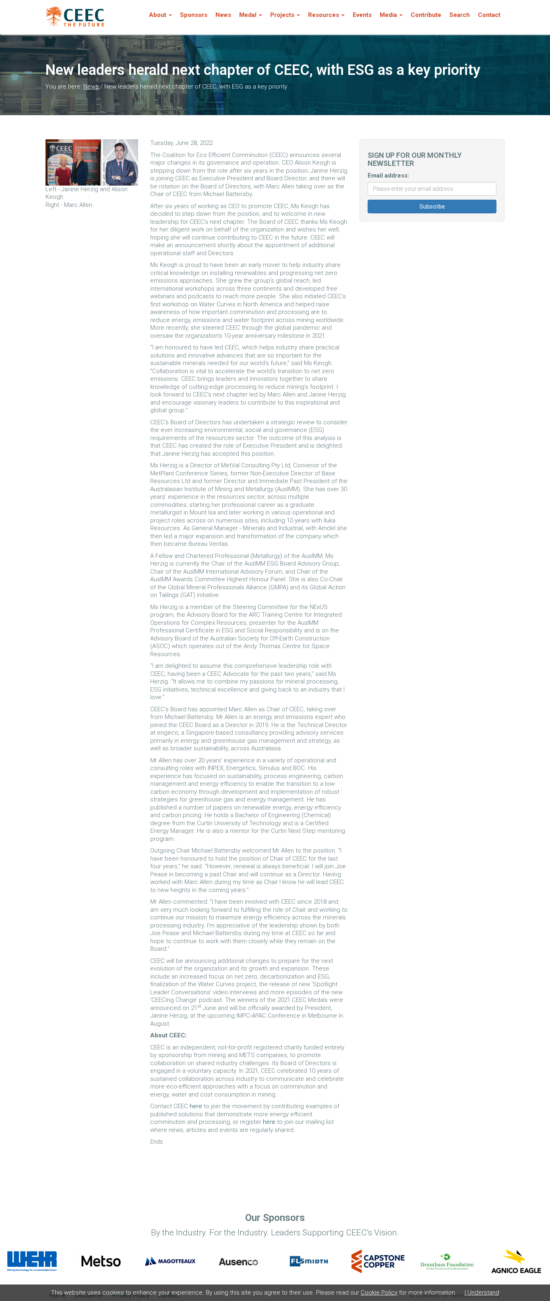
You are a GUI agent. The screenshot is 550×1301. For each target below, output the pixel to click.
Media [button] (388, 15)
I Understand (482, 1292)
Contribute (426, 15)
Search (459, 15)
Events (362, 15)
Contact (489, 15)
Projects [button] (282, 15)
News (223, 15)
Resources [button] (323, 15)
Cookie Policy (379, 1292)
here (196, 1106)
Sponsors (193, 15)
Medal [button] (247, 15)
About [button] (157, 15)
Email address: (388, 175)
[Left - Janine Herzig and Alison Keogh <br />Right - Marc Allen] (91, 162)
